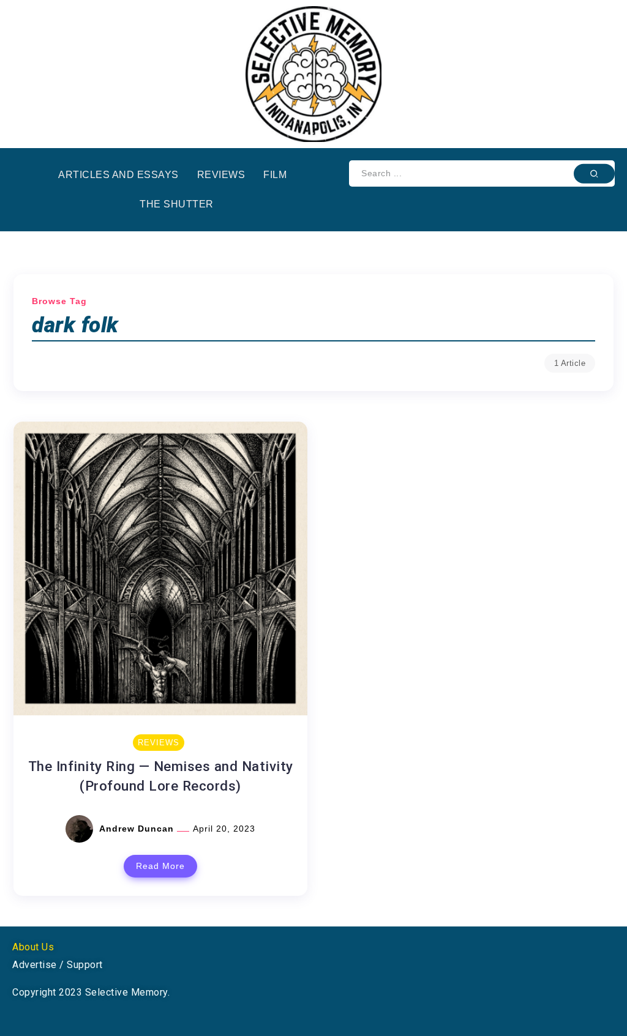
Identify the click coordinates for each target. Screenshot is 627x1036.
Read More (160, 866)
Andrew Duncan (138, 828)
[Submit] (594, 173)
